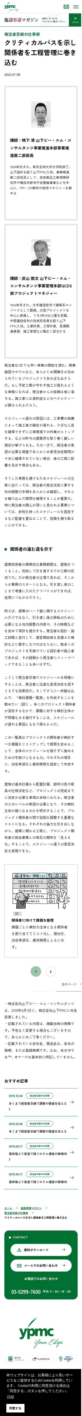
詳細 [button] (18, 1397)
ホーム (8, 1208)
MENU (77, 22)
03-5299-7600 (26, 1291)
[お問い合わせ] (66, 6)
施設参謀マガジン (31, 1208)
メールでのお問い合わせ (41, 1265)
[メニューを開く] (75, 6)
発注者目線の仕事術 (16, 1213)
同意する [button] (15, 1408)
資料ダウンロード (36, 1250)
